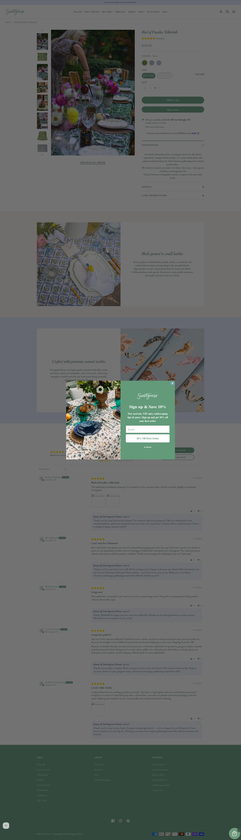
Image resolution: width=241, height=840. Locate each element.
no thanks (147, 446)
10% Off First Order (148, 438)
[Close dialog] (172, 383)
